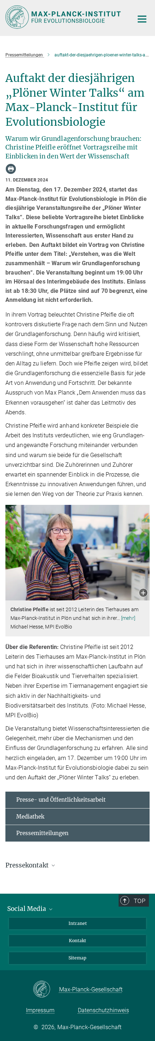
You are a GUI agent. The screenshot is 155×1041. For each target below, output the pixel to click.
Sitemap (77, 958)
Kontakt (77, 940)
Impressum (40, 1010)
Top (139, 900)
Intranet (77, 923)
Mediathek (30, 816)
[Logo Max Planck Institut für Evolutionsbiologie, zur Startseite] (64, 17)
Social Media (27, 908)
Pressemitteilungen (42, 833)
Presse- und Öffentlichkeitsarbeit (61, 799)
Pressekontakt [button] (27, 865)
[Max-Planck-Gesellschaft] (46, 989)
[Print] (10, 168)
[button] (143, 593)
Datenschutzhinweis (103, 1010)
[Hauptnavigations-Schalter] (142, 19)
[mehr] (128, 618)
